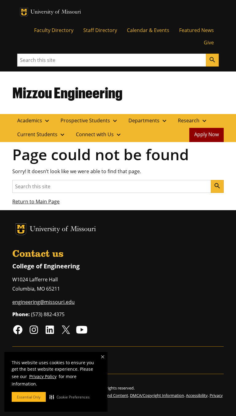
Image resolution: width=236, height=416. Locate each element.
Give (209, 42)
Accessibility (197, 395)
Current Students (41, 134)
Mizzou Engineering (67, 92)
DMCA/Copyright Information (157, 395)
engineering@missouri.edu (43, 302)
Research (193, 120)
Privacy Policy (43, 376)
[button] (69, 397)
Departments (148, 120)
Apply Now (206, 134)
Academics (34, 120)
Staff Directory (100, 30)
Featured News (196, 30)
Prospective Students (90, 120)
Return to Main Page (36, 201)
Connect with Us (99, 134)
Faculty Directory (53, 30)
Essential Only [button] (29, 397)
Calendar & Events (148, 30)
